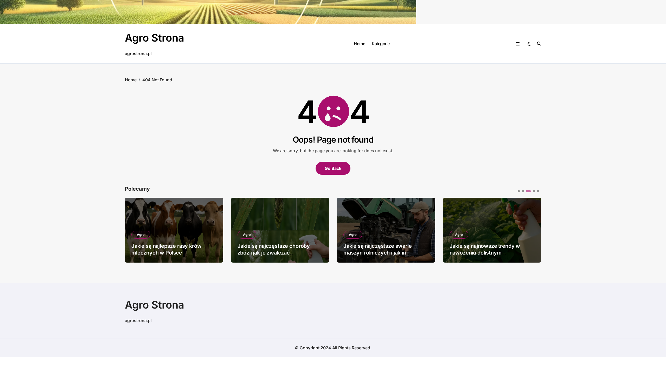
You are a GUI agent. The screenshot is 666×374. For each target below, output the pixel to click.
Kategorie (381, 43)
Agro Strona (154, 37)
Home (359, 43)
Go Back (333, 168)
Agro (141, 234)
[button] (533, 229)
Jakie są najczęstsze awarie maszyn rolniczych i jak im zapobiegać (377, 253)
